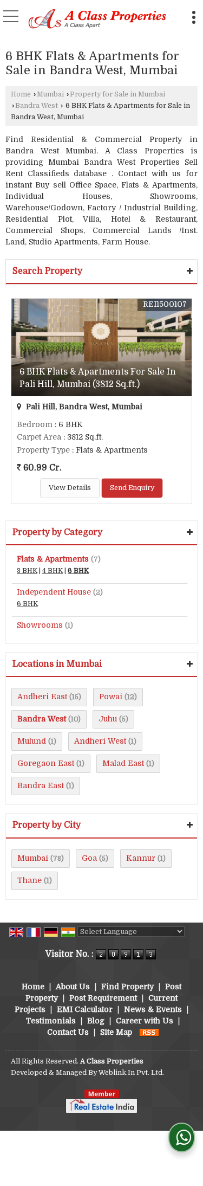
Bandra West (36, 105)
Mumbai (50, 94)
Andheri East (42, 696)
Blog (95, 1020)
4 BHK (52, 571)
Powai (110, 696)
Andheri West (100, 741)
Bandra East (40, 785)
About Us (73, 986)
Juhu (108, 718)
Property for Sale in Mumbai (117, 94)
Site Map (116, 1032)
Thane (29, 880)
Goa (89, 858)
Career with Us (144, 1020)
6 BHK (78, 571)
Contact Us (68, 1032)
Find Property (127, 986)
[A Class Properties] (97, 20)
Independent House (54, 592)
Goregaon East (45, 763)
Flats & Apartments (53, 559)
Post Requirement (103, 998)
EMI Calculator (85, 1009)
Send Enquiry (132, 488)
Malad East (123, 763)
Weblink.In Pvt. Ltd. (131, 1073)
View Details (70, 488)
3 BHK (27, 571)
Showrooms (40, 625)
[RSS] (149, 1032)
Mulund (31, 741)
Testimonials (51, 1020)
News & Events (153, 1009)
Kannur (140, 858)
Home (21, 94)
